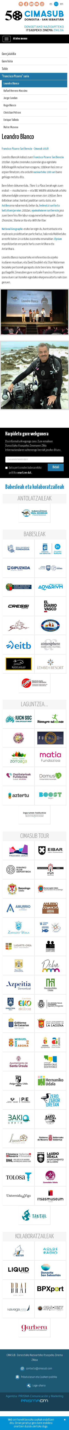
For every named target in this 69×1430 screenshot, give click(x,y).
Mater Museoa (11, 127)
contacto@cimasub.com (39, 1368)
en (61, 4)
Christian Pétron (12, 112)
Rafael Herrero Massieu (15, 90)
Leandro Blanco (11, 83)
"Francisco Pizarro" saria (15, 76)
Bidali (56, 467)
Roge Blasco (10, 105)
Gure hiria (7, 61)
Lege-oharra (39, 1385)
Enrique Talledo (11, 120)
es (51, 4)
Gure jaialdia (9, 54)
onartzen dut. (25, 470)
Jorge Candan (10, 98)
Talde (5, 69)
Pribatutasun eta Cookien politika (39, 1377)
